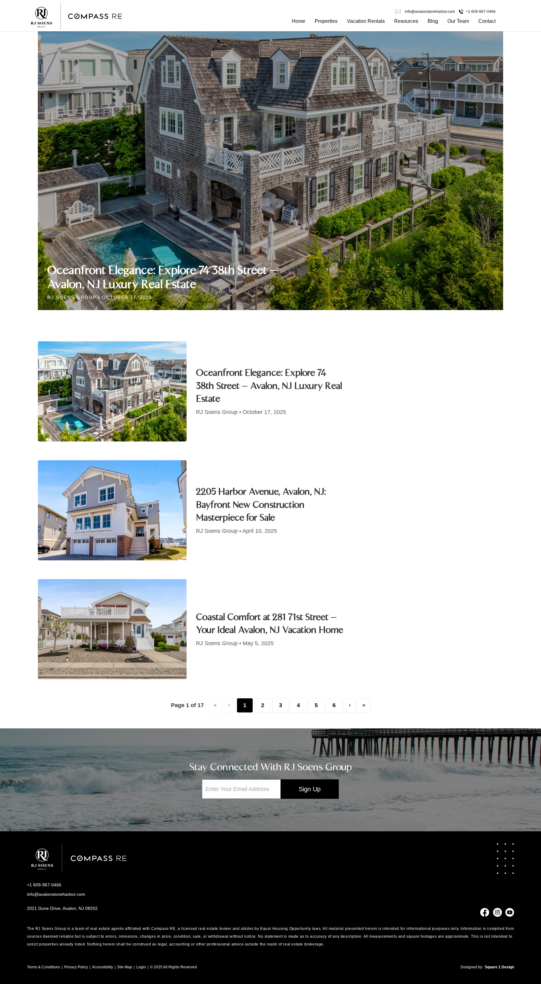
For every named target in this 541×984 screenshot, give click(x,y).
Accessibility (102, 967)
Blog (433, 21)
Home (298, 21)
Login (141, 967)
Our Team (458, 21)
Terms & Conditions (43, 967)
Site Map (124, 967)
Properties (326, 21)
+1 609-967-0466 (44, 884)
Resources (406, 21)
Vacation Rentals (366, 21)
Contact (487, 21)
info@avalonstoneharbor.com (56, 894)
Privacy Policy (76, 967)
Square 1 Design (499, 967)
